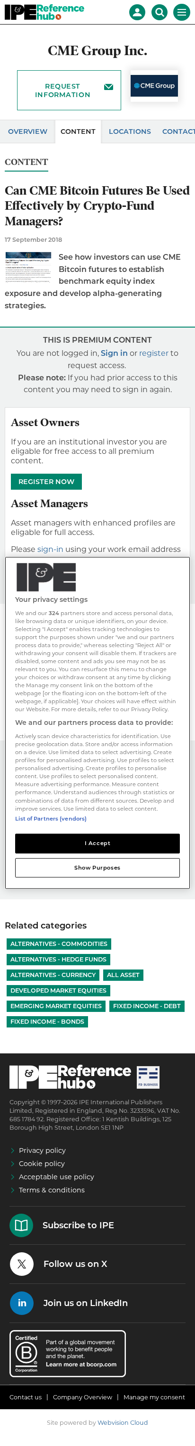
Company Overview (82, 1397)
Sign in (114, 353)
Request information (62, 90)
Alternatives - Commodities (58, 943)
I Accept (98, 842)
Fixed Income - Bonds (47, 1021)
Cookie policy (42, 1163)
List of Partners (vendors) (51, 818)
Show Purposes (97, 867)
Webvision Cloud (123, 1422)
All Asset (123, 974)
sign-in (50, 549)
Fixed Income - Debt (147, 1006)
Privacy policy (42, 1150)
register (153, 353)
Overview (27, 131)
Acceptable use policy (56, 1177)
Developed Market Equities (58, 990)
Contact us (25, 1397)
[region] (97, 723)
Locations (130, 131)
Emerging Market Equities (56, 1006)
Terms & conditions (52, 1190)
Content (78, 131)
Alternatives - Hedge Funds (58, 959)
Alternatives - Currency (53, 974)
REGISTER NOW (46, 481)
